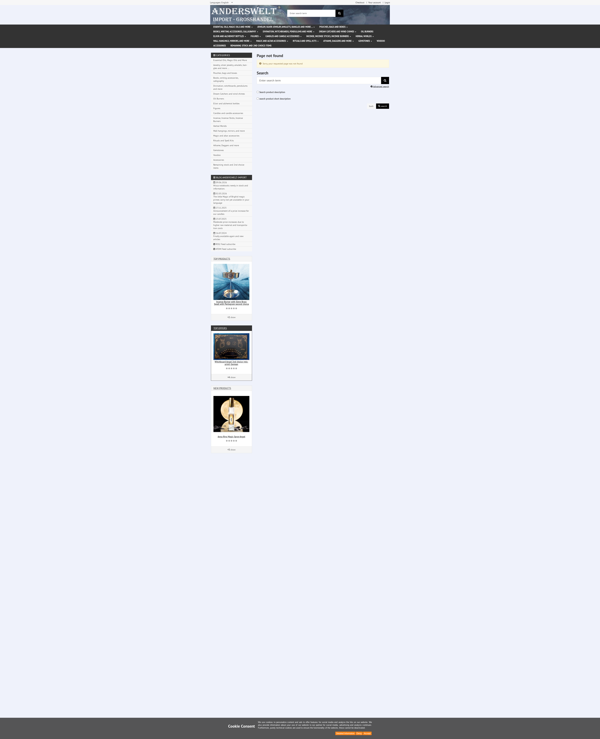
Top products (221, 258)
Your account (374, 2)
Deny (359, 733)
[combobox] (222, 2)
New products (222, 388)
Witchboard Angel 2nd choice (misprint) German (231, 363)
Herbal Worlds (364, 36)
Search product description (272, 92)
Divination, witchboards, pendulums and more (288, 31)
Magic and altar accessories (271, 41)
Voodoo (381, 41)
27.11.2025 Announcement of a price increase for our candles (231, 210)
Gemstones (364, 41)
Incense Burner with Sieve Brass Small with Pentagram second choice (231, 303)
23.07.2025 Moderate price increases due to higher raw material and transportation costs (230, 223)
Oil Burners (367, 31)
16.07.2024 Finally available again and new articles (228, 236)
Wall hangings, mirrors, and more (231, 41)
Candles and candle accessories (282, 36)
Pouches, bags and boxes (332, 26)
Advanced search (380, 86)
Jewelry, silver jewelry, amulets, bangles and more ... (285, 26)
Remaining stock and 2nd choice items (250, 45)
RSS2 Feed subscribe (225, 244)
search (383, 106)
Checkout (359, 2)
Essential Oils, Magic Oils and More (232, 26)
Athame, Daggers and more (337, 41)
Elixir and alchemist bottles (228, 36)
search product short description (275, 98)
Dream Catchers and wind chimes (337, 31)
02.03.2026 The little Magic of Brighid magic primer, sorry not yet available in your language (231, 198)
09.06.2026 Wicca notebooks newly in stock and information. (230, 185)
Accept (367, 733)
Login (387, 2)
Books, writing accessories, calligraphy (235, 31)
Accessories (219, 45)
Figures (255, 36)
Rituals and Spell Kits (305, 41)
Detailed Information (345, 733)
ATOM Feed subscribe (225, 249)
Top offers (220, 328)
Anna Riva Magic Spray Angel (231, 436)
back (371, 106)
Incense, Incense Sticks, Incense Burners (327, 36)
